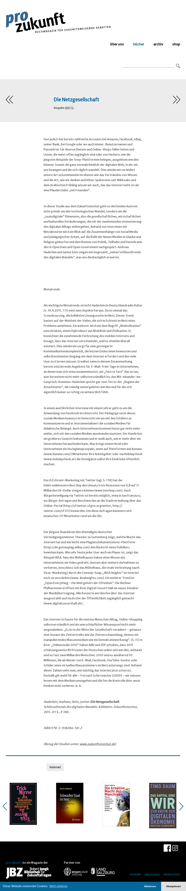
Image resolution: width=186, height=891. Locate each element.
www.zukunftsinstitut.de (97, 744)
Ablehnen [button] (150, 886)
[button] (5, 806)
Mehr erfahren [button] (58, 886)
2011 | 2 (69, 107)
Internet (55, 767)
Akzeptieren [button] (173, 886)
